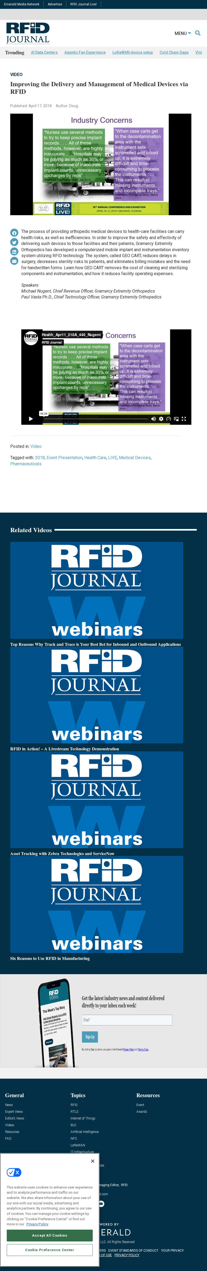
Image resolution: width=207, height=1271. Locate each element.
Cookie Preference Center (49, 1250)
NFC (74, 1138)
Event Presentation (64, 457)
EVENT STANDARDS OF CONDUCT (133, 1250)
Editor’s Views (14, 1118)
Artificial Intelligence (85, 1132)
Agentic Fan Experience (85, 52)
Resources (12, 1132)
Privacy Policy (37, 1224)
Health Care (95, 457)
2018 (40, 457)
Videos (9, 1125)
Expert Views (14, 1112)
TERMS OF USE (101, 1255)
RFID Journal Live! (83, 4)
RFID (74, 1105)
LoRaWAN (78, 1145)
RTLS (74, 1112)
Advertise (55, 4)
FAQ (8, 1138)
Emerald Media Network (21, 4)
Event (140, 1105)
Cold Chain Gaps (174, 52)
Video (16, 74)
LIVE (112, 457)
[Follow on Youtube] (101, 1204)
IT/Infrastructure (82, 1152)
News (9, 1105)
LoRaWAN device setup (132, 52)
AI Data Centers (44, 52)
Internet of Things (83, 1118)
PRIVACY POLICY (127, 1255)
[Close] (93, 1161)
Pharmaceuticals (26, 463)
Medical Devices (135, 457)
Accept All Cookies (49, 1235)
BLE (73, 1125)
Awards (141, 1112)
